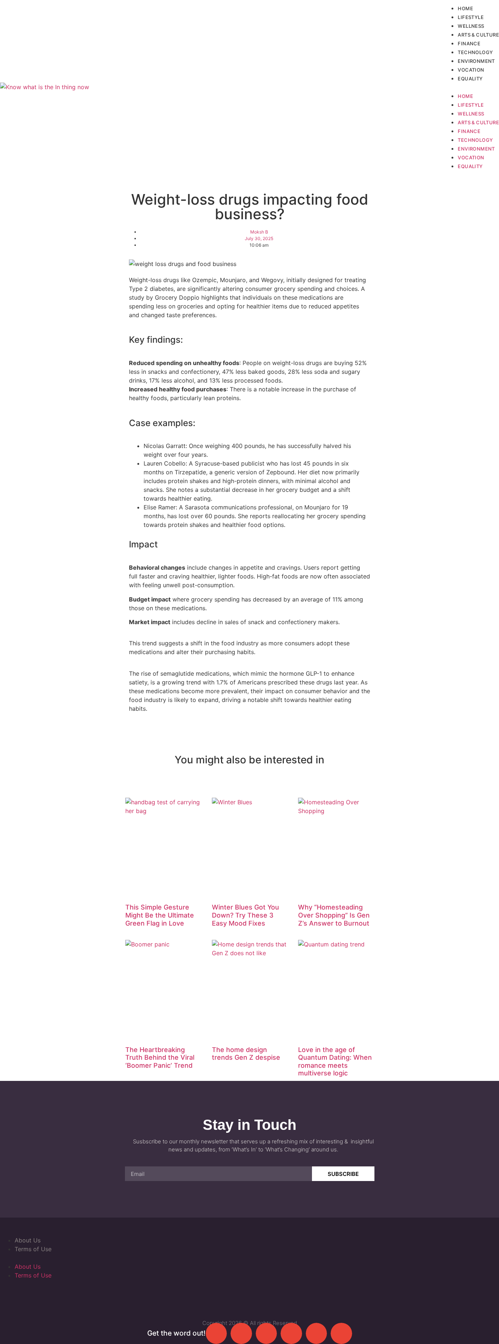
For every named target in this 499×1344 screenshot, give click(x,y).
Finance (469, 43)
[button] (471, 87)
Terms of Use (33, 1249)
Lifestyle (471, 17)
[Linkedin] (292, 1296)
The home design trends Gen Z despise (246, 1054)
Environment (476, 61)
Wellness (471, 26)
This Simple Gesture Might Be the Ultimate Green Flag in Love (159, 915)
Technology (475, 52)
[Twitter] (235, 1296)
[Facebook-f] (207, 1296)
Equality (470, 78)
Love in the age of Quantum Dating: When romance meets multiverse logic (335, 1061)
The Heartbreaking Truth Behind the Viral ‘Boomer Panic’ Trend (159, 1057)
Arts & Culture (478, 35)
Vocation (471, 70)
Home (465, 8)
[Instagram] (264, 1296)
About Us (28, 1240)
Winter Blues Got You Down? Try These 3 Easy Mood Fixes (245, 915)
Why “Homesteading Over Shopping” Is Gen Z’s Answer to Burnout (334, 915)
